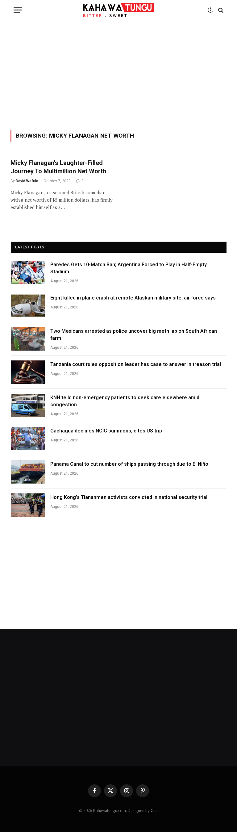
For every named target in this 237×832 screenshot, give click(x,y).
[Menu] (18, 10)
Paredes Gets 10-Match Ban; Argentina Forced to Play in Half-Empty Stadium (128, 268)
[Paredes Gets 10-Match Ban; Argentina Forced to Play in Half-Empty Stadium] (28, 272)
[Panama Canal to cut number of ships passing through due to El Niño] (28, 472)
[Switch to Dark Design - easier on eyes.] (210, 10)
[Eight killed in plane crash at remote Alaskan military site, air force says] (28, 305)
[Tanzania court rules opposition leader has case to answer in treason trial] (28, 372)
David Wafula (27, 181)
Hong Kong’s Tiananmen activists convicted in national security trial (128, 497)
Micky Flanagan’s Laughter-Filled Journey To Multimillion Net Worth (58, 167)
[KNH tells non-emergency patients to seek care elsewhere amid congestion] (28, 405)
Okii (154, 810)
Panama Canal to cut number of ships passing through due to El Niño (129, 464)
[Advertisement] (118, 74)
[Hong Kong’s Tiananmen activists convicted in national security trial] (28, 505)
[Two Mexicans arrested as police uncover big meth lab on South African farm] (28, 339)
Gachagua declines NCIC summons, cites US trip (106, 431)
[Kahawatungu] (118, 10)
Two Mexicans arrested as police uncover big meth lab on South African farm (133, 334)
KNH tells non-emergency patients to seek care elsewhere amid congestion (124, 401)
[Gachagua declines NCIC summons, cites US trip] (28, 438)
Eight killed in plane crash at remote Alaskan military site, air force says (133, 298)
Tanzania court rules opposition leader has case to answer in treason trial (135, 364)
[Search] (220, 10)
